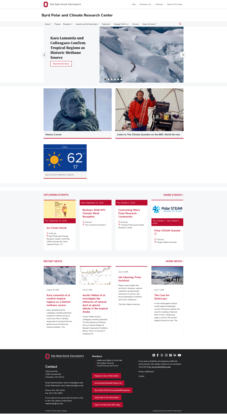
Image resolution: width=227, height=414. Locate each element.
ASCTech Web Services (174, 411)
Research (67, 24)
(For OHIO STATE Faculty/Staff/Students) (112, 390)
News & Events (149, 24)
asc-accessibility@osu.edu (159, 367)
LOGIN (141, 376)
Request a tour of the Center (106, 376)
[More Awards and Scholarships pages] (98, 25)
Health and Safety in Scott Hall (109, 360)
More (173, 195)
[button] (44, 54)
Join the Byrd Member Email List (108, 383)
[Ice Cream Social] (60, 225)
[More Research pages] (72, 25)
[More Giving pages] (139, 25)
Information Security (105, 363)
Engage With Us (121, 24)
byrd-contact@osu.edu (73, 382)
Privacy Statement (146, 371)
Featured (105, 24)
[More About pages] (51, 25)
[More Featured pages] (110, 25)
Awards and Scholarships (86, 24)
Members (97, 356)
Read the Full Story (61, 64)
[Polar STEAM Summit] (167, 224)
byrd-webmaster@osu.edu (72, 385)
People (57, 24)
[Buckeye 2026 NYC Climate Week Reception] (96, 215)
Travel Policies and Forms (107, 365)
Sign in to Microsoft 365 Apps (107, 404)
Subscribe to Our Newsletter (107, 397)
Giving (135, 24)
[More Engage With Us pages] (129, 25)
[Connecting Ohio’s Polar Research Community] (131, 217)
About (47, 24)
